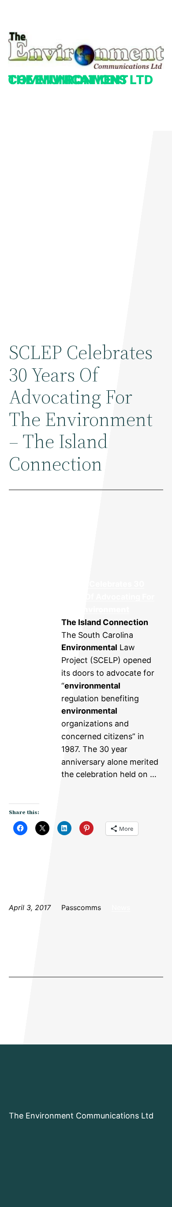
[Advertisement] (86, 227)
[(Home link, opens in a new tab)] (86, 50)
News (121, 907)
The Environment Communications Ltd (80, 79)
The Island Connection (34, 610)
